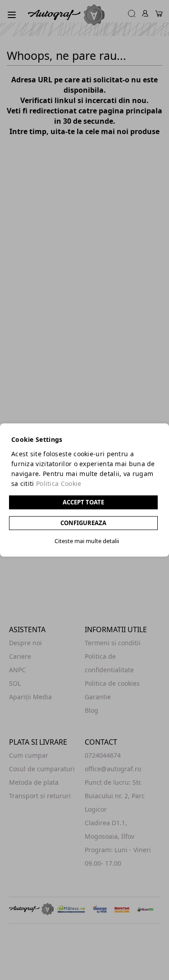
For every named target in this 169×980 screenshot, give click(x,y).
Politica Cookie (59, 483)
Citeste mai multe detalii (87, 541)
